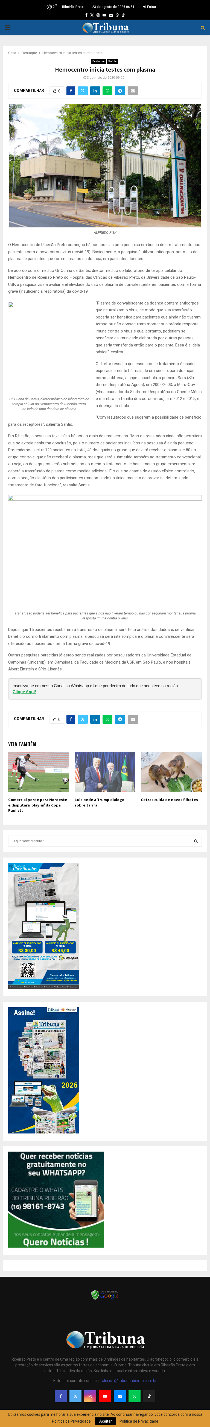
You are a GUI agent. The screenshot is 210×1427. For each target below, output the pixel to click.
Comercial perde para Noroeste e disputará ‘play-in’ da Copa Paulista (37, 805)
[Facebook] (61, 1396)
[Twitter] (75, 1396)
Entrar (151, 7)
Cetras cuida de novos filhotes (169, 799)
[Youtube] (105, 1396)
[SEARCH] (196, 841)
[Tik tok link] (123, 15)
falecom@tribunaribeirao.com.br (128, 1380)
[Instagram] (90, 1396)
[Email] (120, 1396)
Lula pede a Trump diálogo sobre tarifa (99, 802)
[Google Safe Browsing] (105, 1299)
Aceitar (105, 1421)
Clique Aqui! (24, 691)
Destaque (98, 61)
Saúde (112, 61)
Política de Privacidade (138, 1421)
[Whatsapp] (135, 1396)
